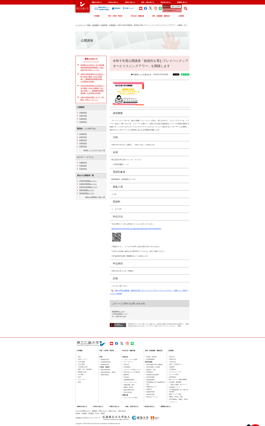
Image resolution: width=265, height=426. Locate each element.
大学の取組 (81, 364)
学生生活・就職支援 (137, 16)
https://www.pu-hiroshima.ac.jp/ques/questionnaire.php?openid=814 (136, 229)
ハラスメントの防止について (132, 369)
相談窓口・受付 (151, 369)
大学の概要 (81, 362)
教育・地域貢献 (93, 25)
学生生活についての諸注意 (132, 372)
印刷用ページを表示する (142, 74)
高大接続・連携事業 (175, 382)
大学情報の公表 (82, 367)
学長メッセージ (82, 359)
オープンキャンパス (175, 372)
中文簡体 (84, 413)
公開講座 (112, 25)
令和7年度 (83, 116)
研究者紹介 (149, 372)
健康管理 (126, 374)
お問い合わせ (122, 411)
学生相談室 (127, 367)
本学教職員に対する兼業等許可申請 (155, 383)
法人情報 (80, 374)
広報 (79, 377)
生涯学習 (104, 25)
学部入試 (172, 357)
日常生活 (126, 364)
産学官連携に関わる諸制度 (154, 364)
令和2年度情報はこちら (88, 184)
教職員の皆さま (182, 2)
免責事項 (94, 411)
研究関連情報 (150, 359)
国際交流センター (151, 387)
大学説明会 (172, 369)
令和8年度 (83, 113)
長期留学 (149, 389)
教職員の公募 (82, 372)
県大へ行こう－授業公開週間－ (178, 379)
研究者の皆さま (166, 2)
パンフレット (173, 402)
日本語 (103, 413)
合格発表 (172, 367)
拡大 (173, 6)
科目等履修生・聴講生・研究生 (178, 399)
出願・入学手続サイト (176, 364)
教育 (79, 382)
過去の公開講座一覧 (85, 175)
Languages (170, 10)
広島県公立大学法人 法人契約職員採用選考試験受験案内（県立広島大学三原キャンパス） (92, 67)
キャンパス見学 (174, 374)
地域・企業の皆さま (147, 2)
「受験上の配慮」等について (178, 384)
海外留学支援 (150, 394)
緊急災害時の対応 (129, 390)
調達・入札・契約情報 (85, 369)
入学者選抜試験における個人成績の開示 (178, 390)
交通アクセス (112, 411)
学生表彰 (126, 377)
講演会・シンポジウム (86, 129)
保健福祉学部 (105, 364)
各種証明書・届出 (129, 385)
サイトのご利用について (83, 411)
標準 (178, 6)
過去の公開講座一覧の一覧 (95, 197)
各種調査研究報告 (129, 379)
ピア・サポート (128, 362)
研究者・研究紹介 (151, 357)
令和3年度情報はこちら (88, 181)
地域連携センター (118, 311)
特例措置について (174, 387)
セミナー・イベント (85, 157)
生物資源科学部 (105, 362)
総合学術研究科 (105, 369)
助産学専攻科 (105, 375)
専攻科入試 (172, 359)
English (78, 413)
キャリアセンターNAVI (130, 397)
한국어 (97, 413)
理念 (79, 357)
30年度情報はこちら (86, 190)
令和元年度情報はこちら (88, 187)
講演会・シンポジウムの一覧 (94, 150)
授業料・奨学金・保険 (176, 397)
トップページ (81, 25)
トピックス (81, 379)
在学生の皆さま (113, 2)
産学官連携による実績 (153, 367)
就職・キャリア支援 (175, 394)
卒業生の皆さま (130, 2)
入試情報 (181, 16)
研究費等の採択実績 (152, 374)
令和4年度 (83, 146)
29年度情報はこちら (86, 193)
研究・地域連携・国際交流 (161, 16)
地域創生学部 (105, 359)
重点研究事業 (150, 377)
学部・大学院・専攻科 (115, 16)
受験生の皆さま (97, 2)
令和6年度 (83, 119)
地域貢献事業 (150, 379)
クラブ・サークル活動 (130, 359)
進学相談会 (172, 377)
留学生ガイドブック (152, 397)
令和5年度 (83, 122)
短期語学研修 (150, 392)
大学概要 (97, 16)
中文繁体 (91, 413)
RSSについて (103, 411)
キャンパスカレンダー (130, 382)
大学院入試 (172, 362)
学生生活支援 (128, 392)
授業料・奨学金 (128, 387)
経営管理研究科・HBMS (108, 372)
